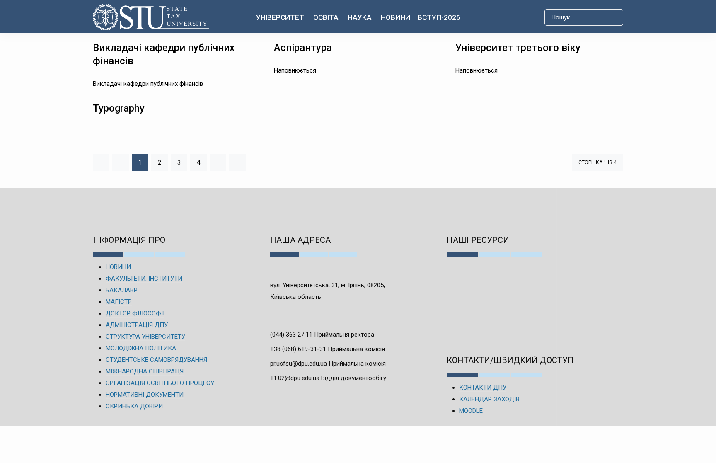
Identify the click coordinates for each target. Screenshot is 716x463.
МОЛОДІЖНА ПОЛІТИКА (141, 348)
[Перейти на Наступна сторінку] (218, 162)
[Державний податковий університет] (151, 17)
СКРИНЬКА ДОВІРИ (134, 406)
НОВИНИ (118, 267)
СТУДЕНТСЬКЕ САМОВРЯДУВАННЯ (156, 360)
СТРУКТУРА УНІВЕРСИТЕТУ (145, 336)
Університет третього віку (518, 47)
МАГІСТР (119, 301)
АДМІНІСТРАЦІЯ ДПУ (137, 325)
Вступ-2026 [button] (439, 17)
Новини (395, 17)
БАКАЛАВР (122, 290)
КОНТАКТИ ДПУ (482, 387)
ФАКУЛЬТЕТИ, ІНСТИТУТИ (144, 278)
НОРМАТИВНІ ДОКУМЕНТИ (145, 394)
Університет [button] (280, 17)
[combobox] (583, 17)
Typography (119, 108)
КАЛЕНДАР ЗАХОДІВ (489, 399)
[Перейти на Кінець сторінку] (237, 162)
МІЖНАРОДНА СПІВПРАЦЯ (145, 371)
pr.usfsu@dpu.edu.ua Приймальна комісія (328, 363)
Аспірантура (303, 47)
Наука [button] (360, 17)
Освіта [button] (326, 17)
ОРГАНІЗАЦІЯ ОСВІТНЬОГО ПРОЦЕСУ (160, 383)
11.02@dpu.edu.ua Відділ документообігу (328, 378)
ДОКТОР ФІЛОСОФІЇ (135, 313)
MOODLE (471, 411)
